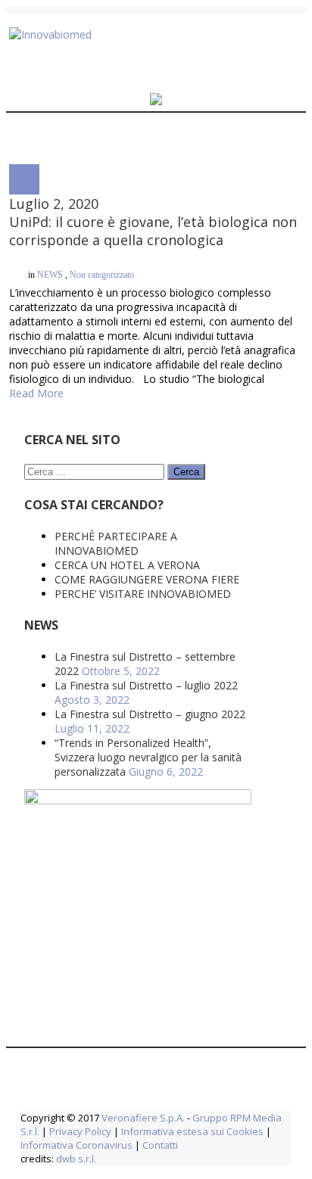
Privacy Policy (80, 1103)
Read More (36, 365)
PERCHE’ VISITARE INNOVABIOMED (143, 565)
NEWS (50, 290)
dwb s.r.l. (76, 1130)
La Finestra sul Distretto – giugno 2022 (150, 686)
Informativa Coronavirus (76, 1117)
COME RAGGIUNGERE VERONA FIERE (147, 551)
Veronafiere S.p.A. (143, 1090)
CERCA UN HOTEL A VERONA (127, 537)
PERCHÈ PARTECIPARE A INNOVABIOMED (116, 515)
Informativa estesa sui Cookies (192, 1103)
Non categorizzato (102, 290)
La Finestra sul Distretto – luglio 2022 (146, 657)
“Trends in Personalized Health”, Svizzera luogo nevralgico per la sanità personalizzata (148, 729)
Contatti (159, 1117)
